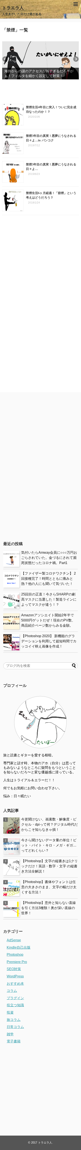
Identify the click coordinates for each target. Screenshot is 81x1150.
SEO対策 (14, 969)
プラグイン (15, 998)
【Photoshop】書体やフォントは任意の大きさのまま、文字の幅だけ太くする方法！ (48, 887)
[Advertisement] (40, 263)
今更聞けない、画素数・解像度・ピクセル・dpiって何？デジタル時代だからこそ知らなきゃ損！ (49, 824)
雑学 (10, 1034)
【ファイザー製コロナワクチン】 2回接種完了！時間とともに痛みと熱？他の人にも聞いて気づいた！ (48, 579)
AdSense (14, 940)
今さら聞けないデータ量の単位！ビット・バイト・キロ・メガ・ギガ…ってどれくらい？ (48, 845)
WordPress (15, 976)
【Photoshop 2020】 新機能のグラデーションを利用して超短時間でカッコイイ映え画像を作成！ (48, 641)
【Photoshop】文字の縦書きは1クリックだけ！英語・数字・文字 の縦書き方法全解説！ (49, 866)
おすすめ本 (15, 983)
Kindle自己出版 (18, 947)
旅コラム (14, 1020)
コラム (12, 991)
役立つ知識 (15, 1005)
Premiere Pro (17, 962)
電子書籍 (14, 1041)
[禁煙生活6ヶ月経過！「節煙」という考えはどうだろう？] (13, 200)
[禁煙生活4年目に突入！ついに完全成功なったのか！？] (13, 114)
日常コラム (15, 1027)
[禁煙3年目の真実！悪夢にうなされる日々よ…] (13, 172)
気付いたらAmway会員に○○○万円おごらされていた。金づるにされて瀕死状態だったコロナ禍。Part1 (49, 558)
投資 (10, 1012)
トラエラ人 (13, 7)
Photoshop (15, 954)
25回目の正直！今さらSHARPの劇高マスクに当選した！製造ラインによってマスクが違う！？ (48, 599)
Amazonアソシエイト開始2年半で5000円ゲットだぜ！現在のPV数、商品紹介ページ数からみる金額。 (48, 620)
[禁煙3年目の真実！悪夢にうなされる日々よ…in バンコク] (13, 143)
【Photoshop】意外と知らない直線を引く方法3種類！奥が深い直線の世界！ (48, 908)
